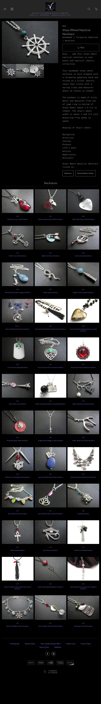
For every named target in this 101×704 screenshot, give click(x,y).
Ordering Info (15, 644)
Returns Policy (30, 644)
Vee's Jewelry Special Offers (51, 644)
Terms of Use (44, 647)
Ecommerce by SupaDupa (53, 671)
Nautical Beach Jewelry (85, 173)
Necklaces (68, 173)
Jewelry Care (70, 644)
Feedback (57, 647)
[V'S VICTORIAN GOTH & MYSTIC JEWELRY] (50, 6)
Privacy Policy (86, 644)
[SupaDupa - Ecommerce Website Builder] (44, 672)
